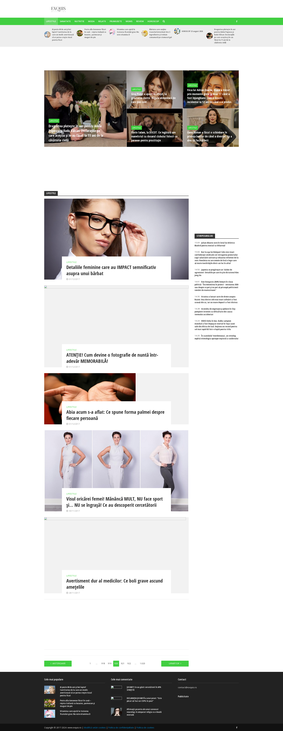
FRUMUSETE (116, 21)
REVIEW (140, 21)
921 (122, 663)
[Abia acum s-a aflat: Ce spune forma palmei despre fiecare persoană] (116, 398)
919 (109, 663)
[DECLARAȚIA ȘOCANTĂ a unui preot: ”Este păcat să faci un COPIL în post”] (117, 701)
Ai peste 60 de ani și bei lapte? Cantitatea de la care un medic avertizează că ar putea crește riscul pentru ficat (63, 34)
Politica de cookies (145, 727)
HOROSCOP (153, 21)
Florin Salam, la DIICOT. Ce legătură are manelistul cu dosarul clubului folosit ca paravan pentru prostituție (154, 136)
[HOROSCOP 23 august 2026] (177, 31)
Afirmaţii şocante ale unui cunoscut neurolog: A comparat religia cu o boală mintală (144, 712)
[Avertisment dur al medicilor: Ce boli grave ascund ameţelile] (116, 555)
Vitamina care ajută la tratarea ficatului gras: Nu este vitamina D (128, 32)
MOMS (129, 21)
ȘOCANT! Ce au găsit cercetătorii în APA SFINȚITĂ (144, 688)
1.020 (142, 663)
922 (129, 663)
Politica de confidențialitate (121, 727)
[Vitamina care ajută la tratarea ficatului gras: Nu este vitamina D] (112, 32)
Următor (174, 663)
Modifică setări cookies (95, 727)
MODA (91, 21)
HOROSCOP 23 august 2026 (192, 31)
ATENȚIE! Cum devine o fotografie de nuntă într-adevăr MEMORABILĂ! (112, 358)
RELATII (102, 21)
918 (103, 663)
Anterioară (58, 663)
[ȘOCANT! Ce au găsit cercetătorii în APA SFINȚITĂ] (117, 690)
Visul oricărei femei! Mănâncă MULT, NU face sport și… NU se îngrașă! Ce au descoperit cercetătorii (114, 502)
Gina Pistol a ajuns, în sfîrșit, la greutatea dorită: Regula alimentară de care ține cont (153, 98)
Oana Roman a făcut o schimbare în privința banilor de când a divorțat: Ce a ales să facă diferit (209, 136)
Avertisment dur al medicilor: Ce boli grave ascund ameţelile (114, 584)
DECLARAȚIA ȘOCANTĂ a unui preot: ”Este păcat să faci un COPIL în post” (144, 699)
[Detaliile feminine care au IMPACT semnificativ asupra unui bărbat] (116, 239)
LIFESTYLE (51, 21)
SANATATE (65, 21)
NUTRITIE (79, 21)
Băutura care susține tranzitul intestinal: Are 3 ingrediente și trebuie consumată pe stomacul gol (160, 33)
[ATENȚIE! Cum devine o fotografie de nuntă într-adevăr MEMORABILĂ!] (116, 326)
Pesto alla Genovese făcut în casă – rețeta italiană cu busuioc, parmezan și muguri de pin (95, 33)
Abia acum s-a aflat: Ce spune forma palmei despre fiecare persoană (115, 415)
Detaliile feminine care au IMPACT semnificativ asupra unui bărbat (111, 270)
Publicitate (183, 696)
